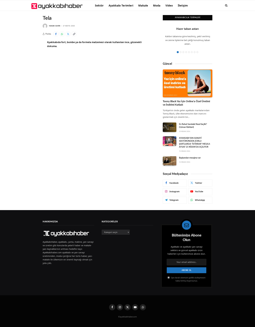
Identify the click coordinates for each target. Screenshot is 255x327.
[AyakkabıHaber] (57, 5)
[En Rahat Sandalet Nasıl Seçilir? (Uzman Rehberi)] (169, 127)
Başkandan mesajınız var (190, 158)
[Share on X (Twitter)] (68, 34)
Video (169, 5)
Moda (156, 5)
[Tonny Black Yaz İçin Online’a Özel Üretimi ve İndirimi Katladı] (187, 83)
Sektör (99, 5)
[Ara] (226, 5)
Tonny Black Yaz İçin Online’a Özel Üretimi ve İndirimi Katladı (186, 103)
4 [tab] (186, 52)
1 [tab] (177, 52)
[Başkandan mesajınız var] (169, 161)
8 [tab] (197, 52)
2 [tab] (180, 52)
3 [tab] (183, 52)
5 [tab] (189, 52)
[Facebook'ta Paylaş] (56, 34)
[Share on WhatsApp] (62, 34)
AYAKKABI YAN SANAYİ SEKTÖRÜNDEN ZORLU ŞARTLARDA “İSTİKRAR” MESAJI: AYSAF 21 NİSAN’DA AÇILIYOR (194, 142)
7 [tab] (194, 52)
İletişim (183, 5)
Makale (143, 5)
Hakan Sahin (54, 26)
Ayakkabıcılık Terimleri (187, 18)
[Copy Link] (74, 34)
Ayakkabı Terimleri (121, 5)
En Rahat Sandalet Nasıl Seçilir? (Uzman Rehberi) (193, 125)
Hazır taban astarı (187, 29)
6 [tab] (191, 52)
